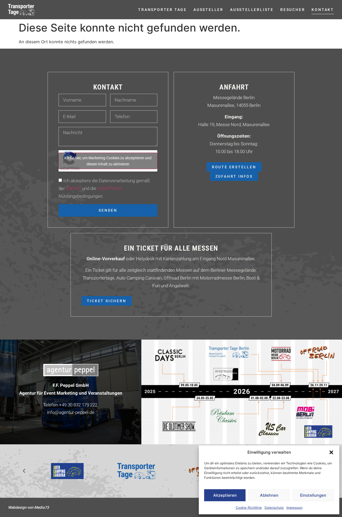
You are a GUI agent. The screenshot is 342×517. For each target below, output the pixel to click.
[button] (331, 452)
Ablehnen (269, 495)
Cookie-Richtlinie (249, 508)
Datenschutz (274, 508)
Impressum (294, 508)
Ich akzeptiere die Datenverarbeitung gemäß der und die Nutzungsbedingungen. (104, 188)
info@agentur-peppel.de (70, 412)
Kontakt (323, 9)
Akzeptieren (225, 495)
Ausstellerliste (252, 9)
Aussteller (208, 9)
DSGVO (73, 188)
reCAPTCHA (109, 188)
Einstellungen (313, 495)
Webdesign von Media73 (28, 507)
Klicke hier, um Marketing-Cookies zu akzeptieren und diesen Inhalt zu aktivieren (107, 160)
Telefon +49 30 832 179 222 (70, 405)
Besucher (292, 9)
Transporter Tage (162, 9)
